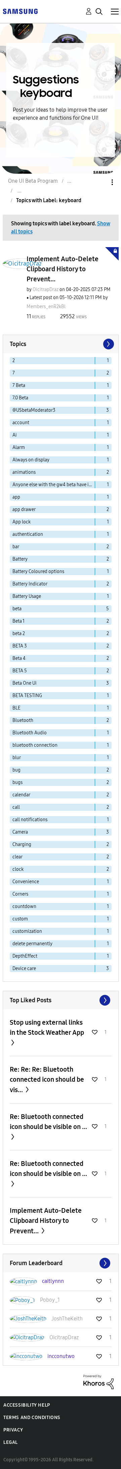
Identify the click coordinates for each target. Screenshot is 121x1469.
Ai (14, 435)
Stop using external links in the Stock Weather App (47, 1027)
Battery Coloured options (38, 571)
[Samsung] (20, 11)
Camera (20, 832)
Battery (20, 559)
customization (27, 931)
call (16, 807)
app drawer (24, 509)
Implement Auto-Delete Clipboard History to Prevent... (62, 269)
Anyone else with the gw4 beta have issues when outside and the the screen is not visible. (53, 485)
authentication (27, 534)
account (20, 423)
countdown (24, 906)
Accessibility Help (26, 1405)
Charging (21, 844)
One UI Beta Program (33, 181)
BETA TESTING (27, 695)
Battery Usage (26, 596)
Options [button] (101, 182)
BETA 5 (19, 671)
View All (60, 1000)
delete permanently (32, 944)
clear (17, 857)
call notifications (29, 820)
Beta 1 (18, 621)
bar (15, 547)
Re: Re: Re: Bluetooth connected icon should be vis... (47, 1079)
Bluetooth (22, 720)
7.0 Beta (20, 398)
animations (24, 472)
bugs (17, 782)
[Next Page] (107, 344)
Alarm (18, 447)
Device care (24, 968)
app (16, 497)
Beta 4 (19, 658)
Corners (20, 894)
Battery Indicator (29, 584)
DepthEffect (24, 956)
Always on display (30, 460)
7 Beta (18, 385)
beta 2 (18, 633)
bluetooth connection (34, 745)
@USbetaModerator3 (33, 410)
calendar (21, 795)
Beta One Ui (24, 683)
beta (17, 609)
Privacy (13, 1430)
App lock (21, 522)
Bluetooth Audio (29, 733)
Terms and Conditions (32, 1417)
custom (20, 919)
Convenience (25, 882)
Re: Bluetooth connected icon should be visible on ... (48, 1122)
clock (18, 869)
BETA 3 (19, 646)
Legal (10, 1442)
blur (16, 757)
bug (16, 770)
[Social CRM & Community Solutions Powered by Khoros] (98, 1381)
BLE (16, 708)
